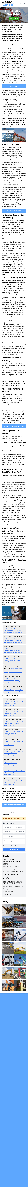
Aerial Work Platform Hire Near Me (13, 872)
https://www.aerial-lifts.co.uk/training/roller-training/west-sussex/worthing (13, 680)
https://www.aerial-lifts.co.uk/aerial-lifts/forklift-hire (14, 733)
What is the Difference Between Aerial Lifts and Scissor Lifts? (12, 882)
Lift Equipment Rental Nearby (11, 874)
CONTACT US (14, 86)
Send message (14, 849)
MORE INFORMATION (14, 211)
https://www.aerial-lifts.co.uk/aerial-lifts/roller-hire (14, 743)
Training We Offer (8, 889)
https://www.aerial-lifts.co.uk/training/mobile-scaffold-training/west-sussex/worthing (14, 670)
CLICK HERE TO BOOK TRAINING (14, 426)
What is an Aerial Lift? (9, 859)
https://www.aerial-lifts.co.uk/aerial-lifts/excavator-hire (14, 723)
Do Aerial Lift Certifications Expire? (13, 886)
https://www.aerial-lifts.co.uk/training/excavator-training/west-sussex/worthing (13, 640)
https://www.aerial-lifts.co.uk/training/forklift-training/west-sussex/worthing (13, 650)
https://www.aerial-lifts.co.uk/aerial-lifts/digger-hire (14, 703)
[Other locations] (20, 3)
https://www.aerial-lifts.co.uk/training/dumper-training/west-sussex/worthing (13, 630)
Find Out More (7, 894)
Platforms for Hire (8, 891)
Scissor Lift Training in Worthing (12, 869)
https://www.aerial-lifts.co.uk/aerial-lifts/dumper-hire (14, 713)
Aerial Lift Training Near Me (11, 866)
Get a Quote (14, 18)
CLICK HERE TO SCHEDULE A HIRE (14, 805)
